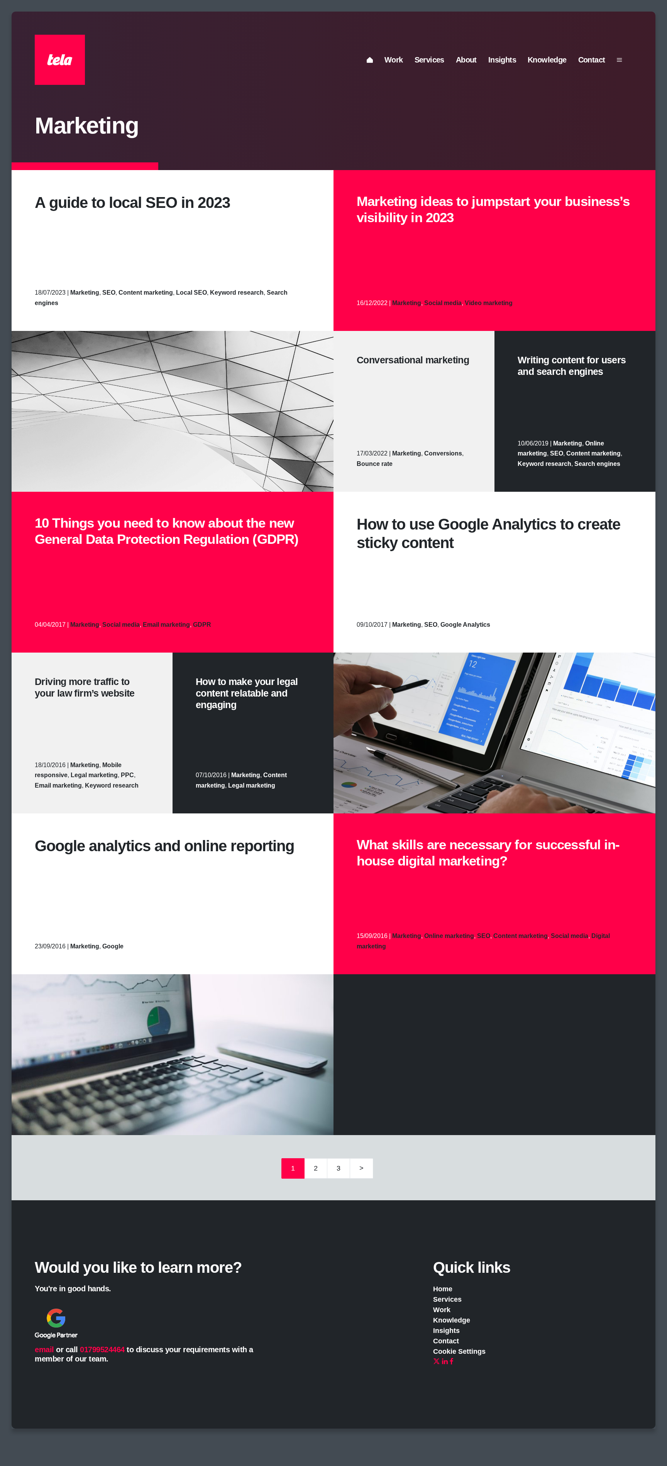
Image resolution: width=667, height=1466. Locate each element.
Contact (591, 60)
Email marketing (166, 624)
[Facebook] (452, 1362)
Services (429, 60)
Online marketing (449, 936)
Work (393, 60)
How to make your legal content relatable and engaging (247, 693)
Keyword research (237, 292)
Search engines (597, 464)
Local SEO (191, 292)
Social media (443, 303)
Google (113, 946)
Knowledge (547, 60)
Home (442, 1289)
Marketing (84, 292)
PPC (127, 775)
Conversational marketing (413, 359)
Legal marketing (94, 775)
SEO (108, 292)
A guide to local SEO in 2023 (132, 202)
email (44, 1349)
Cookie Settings (459, 1351)
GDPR (202, 624)
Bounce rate (375, 464)
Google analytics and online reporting (164, 845)
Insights (502, 60)
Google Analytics (465, 624)
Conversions (443, 453)
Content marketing (146, 292)
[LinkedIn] (445, 1362)
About (466, 60)
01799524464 (102, 1349)
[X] (436, 1362)
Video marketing (489, 303)
